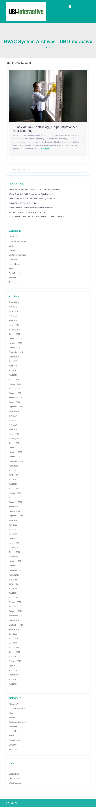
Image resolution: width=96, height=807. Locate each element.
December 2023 (15, 448)
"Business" (13, 237)
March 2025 (14, 380)
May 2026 (13, 316)
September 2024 (16, 407)
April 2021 (13, 593)
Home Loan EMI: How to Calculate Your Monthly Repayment (32, 199)
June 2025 (13, 366)
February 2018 (15, 661)
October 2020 (14, 620)
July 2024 (13, 416)
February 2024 (15, 439)
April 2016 (13, 684)
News (11, 269)
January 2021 (14, 607)
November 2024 (15, 398)
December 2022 (15, 502)
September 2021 (16, 570)
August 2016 (14, 675)
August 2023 (14, 466)
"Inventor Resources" (17, 241)
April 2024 (13, 429)
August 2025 (14, 357)
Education (13, 259)
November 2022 (15, 507)
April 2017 (13, 666)
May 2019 (13, 657)
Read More (45, 149)
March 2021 (14, 598)
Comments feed (15, 778)
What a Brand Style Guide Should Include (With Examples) (31, 194)
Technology (13, 282)
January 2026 (14, 334)
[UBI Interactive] (26, 11)
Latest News (14, 264)
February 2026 (15, 330)
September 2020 (16, 625)
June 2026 (13, 311)
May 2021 (13, 588)
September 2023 (16, 461)
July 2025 (13, 361)
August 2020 (14, 629)
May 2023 (13, 479)
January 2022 (14, 552)
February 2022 (15, 548)
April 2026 (13, 320)
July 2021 (13, 579)
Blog (11, 246)
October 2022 (14, 511)
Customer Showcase (17, 255)
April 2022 (13, 538)
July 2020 (13, 634)
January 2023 (14, 498)
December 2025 (15, 339)
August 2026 (14, 302)
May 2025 (13, 370)
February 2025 (15, 384)
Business (13, 250)
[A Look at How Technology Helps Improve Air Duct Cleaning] (48, 96)
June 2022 (13, 529)
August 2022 (14, 520)
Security (12, 278)
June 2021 (13, 584)
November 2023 (15, 452)
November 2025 (15, 343)
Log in (11, 769)
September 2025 (16, 352)
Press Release (15, 273)
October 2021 (14, 566)
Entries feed (14, 774)
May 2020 (13, 643)
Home (48, 48)
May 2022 (13, 534)
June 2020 (13, 639)
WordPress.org (15, 783)
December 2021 (15, 557)
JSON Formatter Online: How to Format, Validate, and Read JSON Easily (36, 217)
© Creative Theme (13, 803)
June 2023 (13, 475)
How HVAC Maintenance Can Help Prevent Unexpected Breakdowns (35, 190)
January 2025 (14, 389)
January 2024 (14, 443)
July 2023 (13, 470)
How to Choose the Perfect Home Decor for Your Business (31, 208)
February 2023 (15, 493)
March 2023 (14, 489)
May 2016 (13, 679)
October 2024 (14, 402)
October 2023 (14, 457)
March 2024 (14, 434)
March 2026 (14, 325)
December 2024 (15, 393)
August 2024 (14, 411)
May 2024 (13, 425)
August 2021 (14, 575)
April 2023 (13, 484)
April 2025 (13, 375)
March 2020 (14, 648)
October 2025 (14, 348)
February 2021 (15, 602)
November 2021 (15, 561)
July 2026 (13, 307)
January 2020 (14, 652)
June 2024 (13, 420)
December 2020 (15, 611)
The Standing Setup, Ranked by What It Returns (27, 212)
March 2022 (14, 543)
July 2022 (13, 525)
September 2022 (16, 516)
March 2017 (14, 670)
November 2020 (15, 616)
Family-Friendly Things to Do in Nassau (24, 203)
